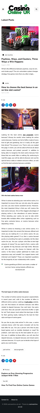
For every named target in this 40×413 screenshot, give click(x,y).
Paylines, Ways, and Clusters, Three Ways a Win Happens (19, 60)
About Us (14, 400)
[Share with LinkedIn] (10, 105)
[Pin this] (14, 105)
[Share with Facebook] (3, 105)
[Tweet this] (7, 105)
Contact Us (5, 400)
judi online (6, 350)
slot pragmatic (19, 350)
